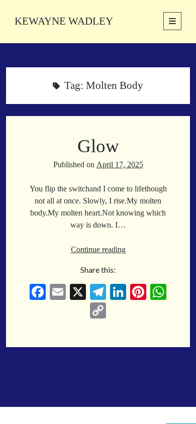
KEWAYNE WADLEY (64, 21)
